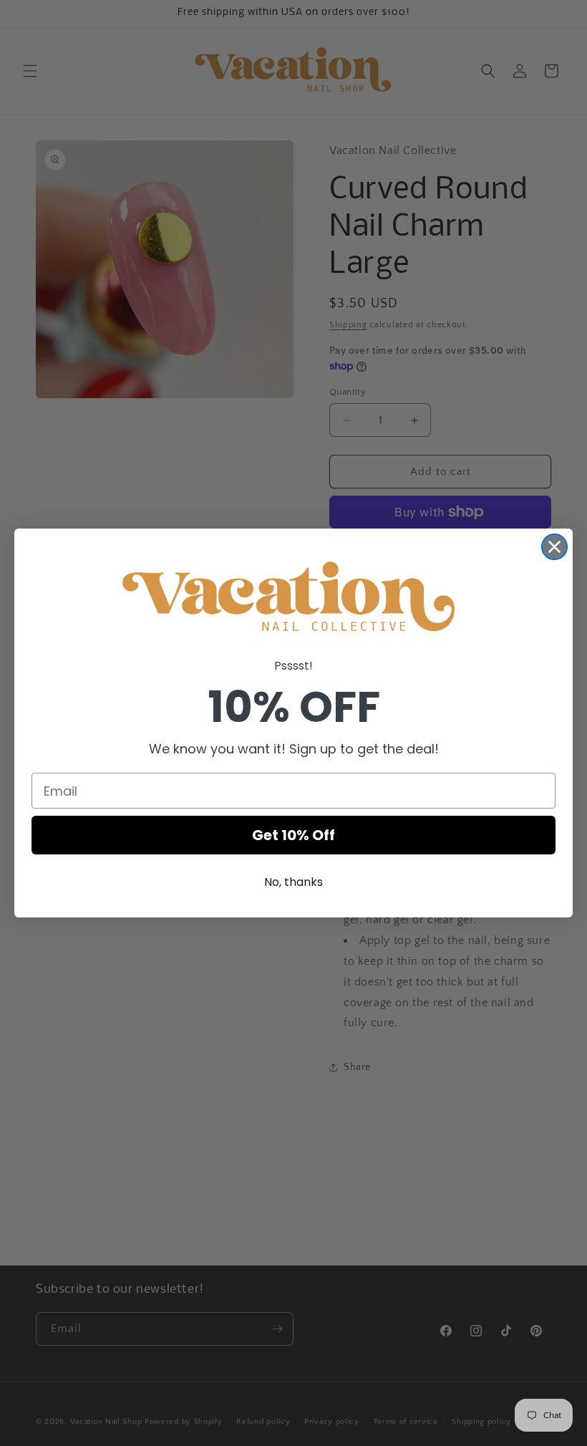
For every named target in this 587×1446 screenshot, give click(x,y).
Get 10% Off (293, 835)
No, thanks (293, 882)
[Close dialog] (554, 546)
